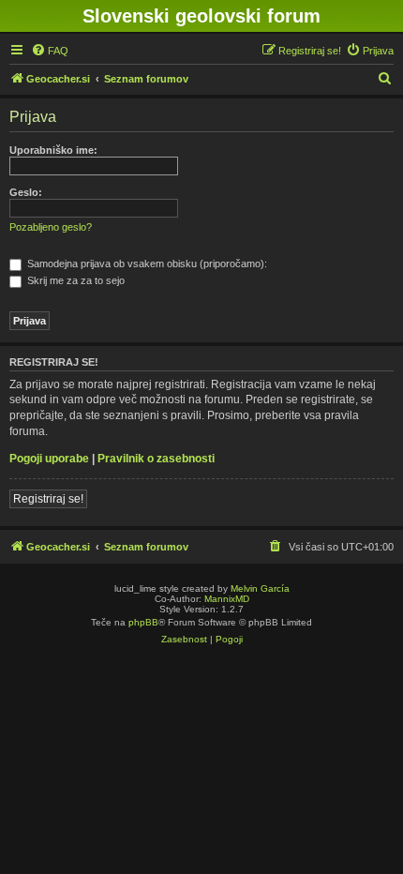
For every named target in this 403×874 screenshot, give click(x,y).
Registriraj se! (48, 498)
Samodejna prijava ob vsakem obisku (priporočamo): (145, 263)
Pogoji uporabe (49, 458)
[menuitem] (49, 50)
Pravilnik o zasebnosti (156, 458)
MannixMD (226, 599)
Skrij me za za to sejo (74, 280)
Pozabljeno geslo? (50, 227)
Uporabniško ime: (53, 150)
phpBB (143, 622)
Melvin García (260, 588)
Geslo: (25, 192)
